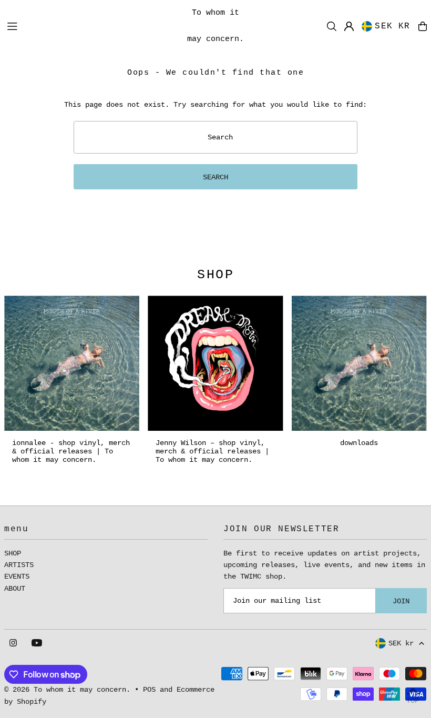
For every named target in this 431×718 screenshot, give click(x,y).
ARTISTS (19, 565)
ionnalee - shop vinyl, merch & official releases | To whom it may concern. (71, 451)
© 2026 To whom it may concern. (67, 689)
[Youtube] (37, 643)
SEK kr (392, 26)
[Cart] (422, 26)
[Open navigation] (89, 25)
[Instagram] (13, 643)
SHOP (12, 553)
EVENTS (16, 576)
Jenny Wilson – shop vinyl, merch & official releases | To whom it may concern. (212, 451)
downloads (359, 443)
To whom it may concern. (215, 26)
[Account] (349, 26)
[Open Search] (331, 26)
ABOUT (14, 588)
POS (149, 689)
